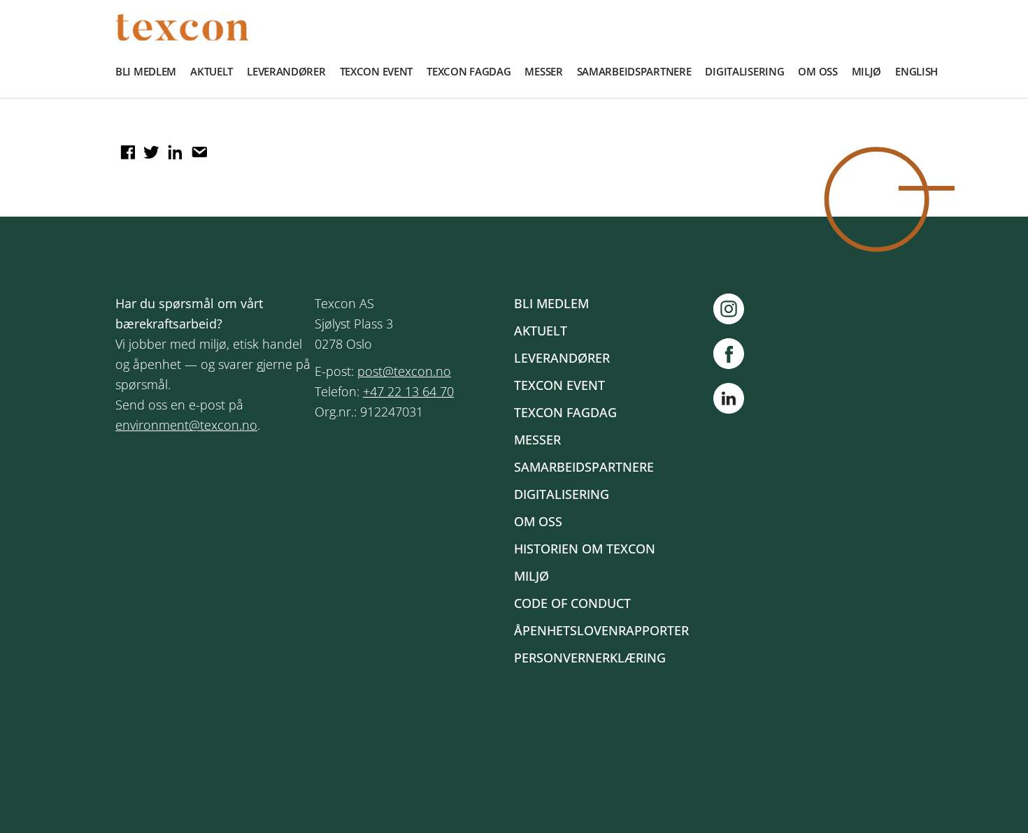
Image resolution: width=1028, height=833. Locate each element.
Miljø (867, 71)
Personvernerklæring (590, 657)
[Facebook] (735, 353)
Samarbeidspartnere (634, 71)
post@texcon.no (404, 371)
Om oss (817, 71)
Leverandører (286, 71)
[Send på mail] (197, 147)
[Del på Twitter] (149, 147)
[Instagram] (735, 309)
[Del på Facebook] (125, 147)
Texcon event (376, 71)
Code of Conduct (572, 603)
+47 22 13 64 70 (408, 391)
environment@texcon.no (186, 424)
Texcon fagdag (469, 71)
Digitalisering (744, 71)
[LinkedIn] (728, 401)
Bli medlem (145, 71)
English (916, 71)
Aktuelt (211, 71)
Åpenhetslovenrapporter (601, 630)
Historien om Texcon (584, 548)
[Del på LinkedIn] (173, 147)
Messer (543, 71)
